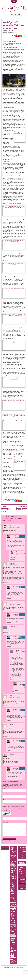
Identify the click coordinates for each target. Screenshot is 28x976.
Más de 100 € (13, 933)
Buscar (24, 14)
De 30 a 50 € (13, 908)
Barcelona (12, 853)
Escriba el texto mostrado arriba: (9, 815)
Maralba (12, 52)
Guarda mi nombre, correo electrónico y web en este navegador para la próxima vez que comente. (13, 807)
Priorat (12, 953)
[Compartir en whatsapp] (25, 849)
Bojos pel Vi (13, 855)
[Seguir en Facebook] (19, 847)
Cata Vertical (12, 858)
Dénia (14, 914)
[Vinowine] (14, 11)
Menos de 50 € (13, 928)
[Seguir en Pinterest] (22, 852)
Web (3, 799)
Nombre (4, 788)
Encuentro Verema (12, 916)
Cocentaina (12, 859)
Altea (13, 499)
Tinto (12, 955)
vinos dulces (12, 961)
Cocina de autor (13, 875)
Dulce (11, 914)
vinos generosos (13, 962)
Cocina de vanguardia (13, 892)
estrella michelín (13, 920)
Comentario (5, 822)
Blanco (12, 855)
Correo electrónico (6, 793)
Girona (11, 926)
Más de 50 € (9, 500)
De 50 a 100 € (13, 912)
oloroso (12, 936)
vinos (11, 960)
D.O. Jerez (12, 902)
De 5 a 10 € (13, 902)
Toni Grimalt (11, 30)
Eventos (13, 924)
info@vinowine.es (20, 967)
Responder (6, 531)
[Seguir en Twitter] (20, 847)
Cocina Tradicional (13, 897)
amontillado (13, 852)
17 (24, 35)
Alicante (9, 499)
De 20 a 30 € (13, 905)
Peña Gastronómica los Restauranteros (13, 945)
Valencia (13, 957)
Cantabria (12, 857)
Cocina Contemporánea (13, 863)
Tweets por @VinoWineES (22, 862)
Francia (14, 925)
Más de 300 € (13, 935)
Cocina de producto (12, 889)
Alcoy (12, 847)
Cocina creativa (13, 869)
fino (11, 925)
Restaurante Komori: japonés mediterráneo (21, 507)
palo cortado (13, 937)
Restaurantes (11, 497)
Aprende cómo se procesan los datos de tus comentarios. (12, 842)
